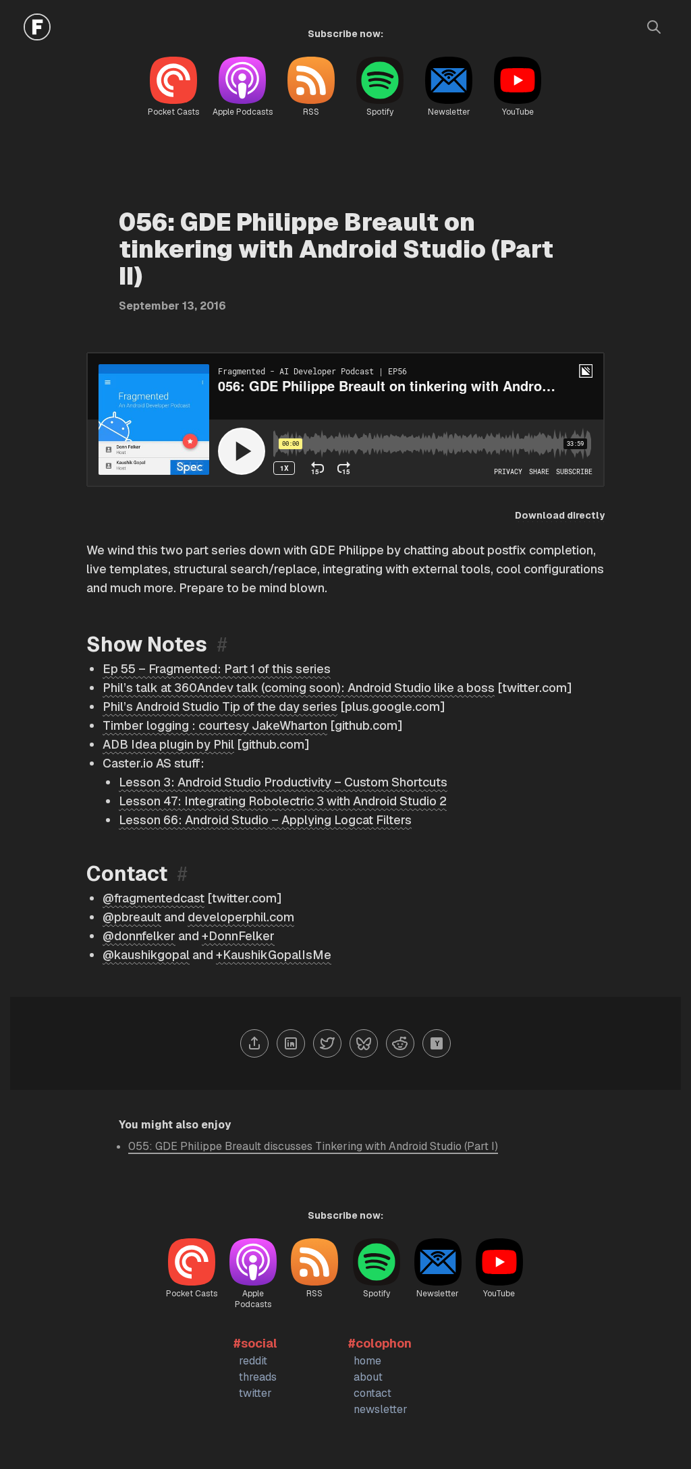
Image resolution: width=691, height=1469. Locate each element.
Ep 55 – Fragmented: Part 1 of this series (217, 668)
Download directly (560, 515)
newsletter (381, 1409)
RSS (311, 112)
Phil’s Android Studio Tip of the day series (220, 706)
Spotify (379, 112)
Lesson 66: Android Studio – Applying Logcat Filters (265, 820)
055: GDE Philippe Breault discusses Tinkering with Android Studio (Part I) (313, 1146)
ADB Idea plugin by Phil (168, 744)
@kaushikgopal (146, 954)
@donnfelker (139, 936)
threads (258, 1377)
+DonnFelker (238, 936)
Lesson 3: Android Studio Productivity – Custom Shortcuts (283, 782)
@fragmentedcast (153, 898)
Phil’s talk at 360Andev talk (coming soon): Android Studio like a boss (299, 687)
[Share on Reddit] (400, 1043)
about (368, 1377)
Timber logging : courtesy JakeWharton (215, 725)
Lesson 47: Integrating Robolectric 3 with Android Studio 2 (283, 801)
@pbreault (132, 917)
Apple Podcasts (243, 112)
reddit (253, 1361)
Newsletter (449, 112)
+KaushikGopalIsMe (273, 954)
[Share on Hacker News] (436, 1043)
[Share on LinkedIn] (291, 1043)
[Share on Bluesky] (364, 1043)
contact (372, 1393)
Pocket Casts (173, 112)
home (367, 1361)
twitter (255, 1393)
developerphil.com (241, 917)
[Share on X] (327, 1043)
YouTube (518, 112)
